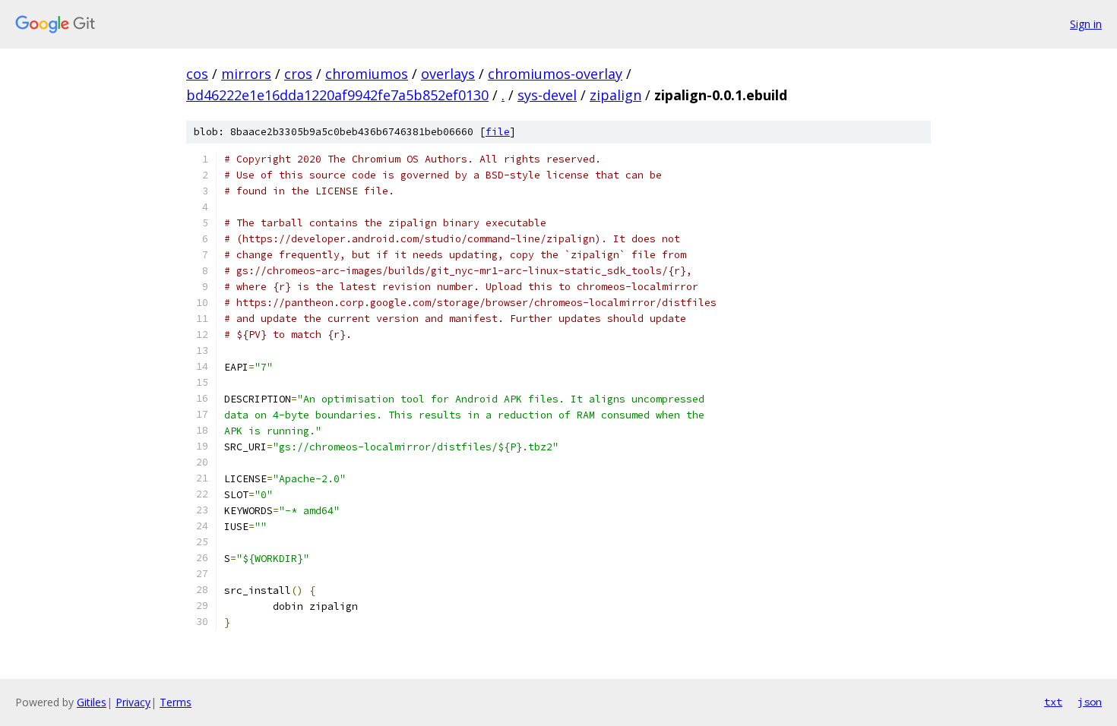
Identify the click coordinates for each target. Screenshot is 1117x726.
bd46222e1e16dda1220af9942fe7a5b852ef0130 (337, 95)
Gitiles (91, 702)
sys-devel (547, 95)
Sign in (1086, 24)
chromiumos (366, 74)
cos (197, 74)
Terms (175, 702)
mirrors (246, 74)
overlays (448, 74)
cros (298, 74)
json (1089, 702)
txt (1053, 702)
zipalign (615, 95)
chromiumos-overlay (555, 74)
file (498, 131)
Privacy (132, 702)
